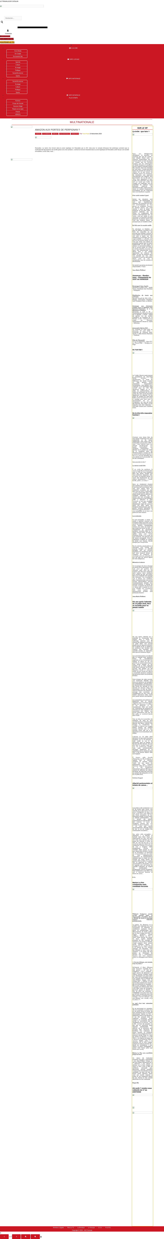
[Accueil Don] (21, 174)
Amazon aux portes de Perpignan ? (57, 129)
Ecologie (17, 67)
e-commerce (46, 133)
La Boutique (81, 1227)
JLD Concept (88, 1230)
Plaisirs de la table (17, 109)
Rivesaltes (75, 133)
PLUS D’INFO (73, 98)
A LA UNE (74, 48)
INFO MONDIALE (74, 95)
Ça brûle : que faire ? (140, 131)
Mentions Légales (58, 1227)
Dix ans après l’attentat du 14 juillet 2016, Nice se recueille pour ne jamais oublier (141, 604)
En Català (18, 53)
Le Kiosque (91, 1227)
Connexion (8, 33)
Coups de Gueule (17, 103)
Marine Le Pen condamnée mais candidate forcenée (140, 884)
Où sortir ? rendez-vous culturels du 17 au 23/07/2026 (142, 1090)
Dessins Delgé (17, 106)
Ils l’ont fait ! (137, 350)
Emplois (55, 133)
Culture (18, 65)
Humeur (17, 100)
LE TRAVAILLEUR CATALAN (9, 1)
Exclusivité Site (18, 56)
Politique (17, 70)
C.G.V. (100, 1227)
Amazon (38, 133)
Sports (18, 76)
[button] (71, 45)
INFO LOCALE (74, 59)
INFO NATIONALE (74, 78)
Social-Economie (18, 73)
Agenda (17, 62)
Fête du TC (70, 1227)
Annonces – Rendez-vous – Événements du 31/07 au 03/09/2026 (141, 277)
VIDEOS (17, 114)
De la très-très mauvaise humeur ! (142, 414)
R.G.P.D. (108, 1227)
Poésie (18, 111)
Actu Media (17, 51)
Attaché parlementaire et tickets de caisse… (142, 784)
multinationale (64, 133)
